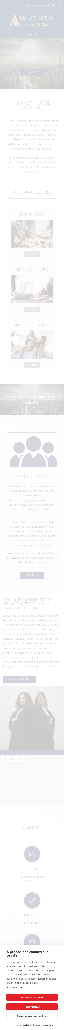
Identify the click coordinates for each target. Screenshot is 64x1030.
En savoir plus (14, 987)
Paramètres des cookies (32, 1016)
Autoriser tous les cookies (32, 997)
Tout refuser (32, 1006)
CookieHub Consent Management (38, 1025)
